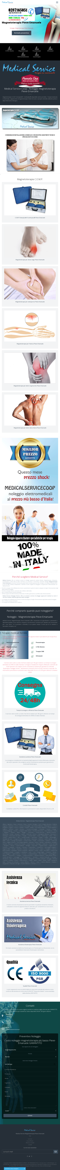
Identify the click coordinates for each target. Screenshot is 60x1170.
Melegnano (32, 858)
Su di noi (30, 1139)
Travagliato (48, 849)
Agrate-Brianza (16, 854)
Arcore (5, 860)
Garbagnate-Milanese (43, 834)
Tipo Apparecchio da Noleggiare (30, 1046)
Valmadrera (48, 842)
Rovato (16, 860)
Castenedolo (41, 840)
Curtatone (48, 852)
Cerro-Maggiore (7, 854)
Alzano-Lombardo (23, 850)
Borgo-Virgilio (41, 852)
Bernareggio (53, 837)
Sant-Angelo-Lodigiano (51, 847)
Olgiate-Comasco (11, 842)
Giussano (17, 834)
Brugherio (5, 827)
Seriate (12, 834)
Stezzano (25, 847)
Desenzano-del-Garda (15, 835)
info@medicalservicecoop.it (13, 1029)
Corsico (16, 827)
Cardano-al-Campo (9, 852)
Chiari (49, 860)
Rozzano (22, 829)
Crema (55, 826)
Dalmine (13, 832)
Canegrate (12, 847)
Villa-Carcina (27, 839)
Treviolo (5, 837)
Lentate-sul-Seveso (28, 855)
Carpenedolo (32, 847)
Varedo (14, 849)
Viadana (54, 862)
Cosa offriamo (30, 1141)
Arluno (37, 842)
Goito (51, 835)
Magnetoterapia (12, 647)
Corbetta (11, 860)
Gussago (54, 857)
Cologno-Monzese (47, 824)
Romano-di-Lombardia (13, 862)
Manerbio (19, 849)
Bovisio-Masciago (17, 858)
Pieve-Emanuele (43, 854)
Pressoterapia (40, 642)
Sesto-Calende (49, 839)
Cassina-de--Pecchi (34, 849)
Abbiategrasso (48, 826)
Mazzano (31, 842)
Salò (19, 837)
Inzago (47, 837)
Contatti (30, 1144)
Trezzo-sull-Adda (53, 844)
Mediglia (28, 845)
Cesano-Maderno (52, 827)
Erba (11, 858)
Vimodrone (6, 858)
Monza (13, 845)
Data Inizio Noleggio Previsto (30, 1060)
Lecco (16, 826)
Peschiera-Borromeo (38, 831)
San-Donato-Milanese (37, 826)
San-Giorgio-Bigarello (22, 842)
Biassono (10, 844)
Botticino (41, 839)
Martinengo (45, 835)
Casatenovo (40, 847)
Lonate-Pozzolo (31, 844)
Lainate (23, 834)
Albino (35, 860)
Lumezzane (31, 832)
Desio (25, 824)
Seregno (35, 824)
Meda (18, 832)
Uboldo (41, 837)
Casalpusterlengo (33, 854)
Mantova (11, 826)
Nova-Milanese (49, 831)
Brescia (33, 862)
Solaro (41, 850)
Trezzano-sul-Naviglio (32, 829)
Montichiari (6, 834)
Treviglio (24, 835)
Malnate (25, 858)
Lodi (39, 824)
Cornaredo (42, 829)
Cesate (36, 850)
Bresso (35, 834)
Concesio (24, 854)
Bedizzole (45, 844)
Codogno (19, 855)
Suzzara (48, 829)
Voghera (5, 829)
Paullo (35, 840)
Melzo (40, 860)
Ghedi (44, 860)
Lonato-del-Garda (7, 857)
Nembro (42, 842)
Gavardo (5, 844)
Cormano (33, 863)
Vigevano (9, 824)
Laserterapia (11, 651)
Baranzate (35, 839)
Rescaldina (47, 850)
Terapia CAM (40, 651)
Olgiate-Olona (53, 845)
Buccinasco (53, 834)
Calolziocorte (54, 850)
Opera (42, 849)
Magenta (6, 832)
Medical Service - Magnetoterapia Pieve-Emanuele (30, 821)
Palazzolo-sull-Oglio (15, 863)
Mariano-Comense (52, 832)
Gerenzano (35, 837)
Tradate (31, 860)
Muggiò (24, 832)
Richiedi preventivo (21, 33)
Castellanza (24, 852)
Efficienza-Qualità (30, 1142)
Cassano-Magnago (8, 831)
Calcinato (18, 847)
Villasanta (31, 850)
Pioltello (27, 827)
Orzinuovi (5, 847)
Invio (30, 1115)
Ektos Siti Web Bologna (45, 1166)
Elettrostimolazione (13, 642)
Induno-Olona (12, 837)
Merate (55, 852)
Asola (39, 835)
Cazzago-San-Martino (17, 840)
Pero (55, 835)
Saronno (11, 829)
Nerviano (55, 858)
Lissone (30, 824)
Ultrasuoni (39, 656)
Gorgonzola (6, 863)
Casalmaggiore (53, 854)
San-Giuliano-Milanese (41, 827)
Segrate (11, 827)
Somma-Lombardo (41, 858)
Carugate (17, 852)
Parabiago (5, 835)
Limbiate (21, 827)
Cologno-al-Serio (18, 839)
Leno (34, 852)
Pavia (14, 824)
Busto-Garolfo (6, 850)
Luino (30, 852)
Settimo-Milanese (46, 862)
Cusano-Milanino (25, 862)
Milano (4, 824)
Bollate (32, 827)
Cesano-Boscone (40, 832)
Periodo (30, 1053)
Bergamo (6, 845)
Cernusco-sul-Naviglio (25, 826)
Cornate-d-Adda (26, 837)
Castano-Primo (28, 840)
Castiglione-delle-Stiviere (25, 831)
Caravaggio (17, 857)
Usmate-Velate (32, 835)
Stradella (54, 842)
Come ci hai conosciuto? (30, 1107)
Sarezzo (54, 849)
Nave (8, 840)
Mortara (5, 855)
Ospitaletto (14, 850)
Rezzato (25, 849)
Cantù (17, 829)
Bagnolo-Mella (7, 849)
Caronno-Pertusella (45, 857)
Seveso (55, 831)
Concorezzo (12, 855)
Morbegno (39, 844)
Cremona (19, 824)
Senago (54, 829)
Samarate (35, 857)
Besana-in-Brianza (39, 855)
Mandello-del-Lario (8, 839)
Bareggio (49, 858)
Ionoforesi (10, 656)
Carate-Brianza (23, 860)
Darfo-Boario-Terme (51, 855)
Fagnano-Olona (43, 845)
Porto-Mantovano (26, 857)
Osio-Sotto (35, 845)
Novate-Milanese (25, 863)
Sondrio (16, 831)
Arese (38, 862)
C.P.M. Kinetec (40, 647)
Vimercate (29, 834)
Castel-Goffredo (20, 845)
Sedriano (48, 840)
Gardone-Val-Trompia (20, 844)
